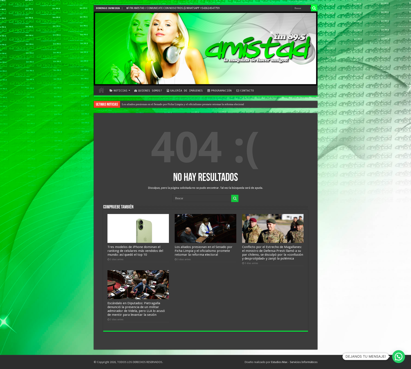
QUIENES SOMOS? (150, 90)
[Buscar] (314, 8)
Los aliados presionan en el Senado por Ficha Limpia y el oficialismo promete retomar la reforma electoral (183, 104)
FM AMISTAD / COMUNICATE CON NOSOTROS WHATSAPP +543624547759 (174, 8)
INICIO (101, 90)
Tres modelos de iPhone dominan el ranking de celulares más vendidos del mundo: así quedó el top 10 (135, 251)
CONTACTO (247, 90)
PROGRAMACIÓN (221, 90)
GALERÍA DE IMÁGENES (186, 90)
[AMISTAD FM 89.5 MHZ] (205, 49)
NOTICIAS (120, 90)
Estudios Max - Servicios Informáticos (294, 362)
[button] (398, 356)
